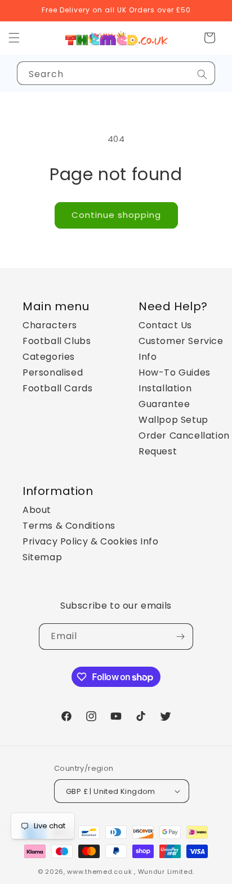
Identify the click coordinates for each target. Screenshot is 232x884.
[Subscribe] (180, 636)
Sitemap (42, 557)
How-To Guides (175, 372)
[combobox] (116, 73)
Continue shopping (116, 215)
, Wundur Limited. (164, 871)
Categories (49, 356)
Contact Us (165, 325)
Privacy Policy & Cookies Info (90, 541)
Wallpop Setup (173, 419)
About (37, 509)
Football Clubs (57, 340)
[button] (209, 37)
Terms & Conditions (69, 525)
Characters (50, 325)
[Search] (202, 74)
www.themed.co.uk (99, 871)
